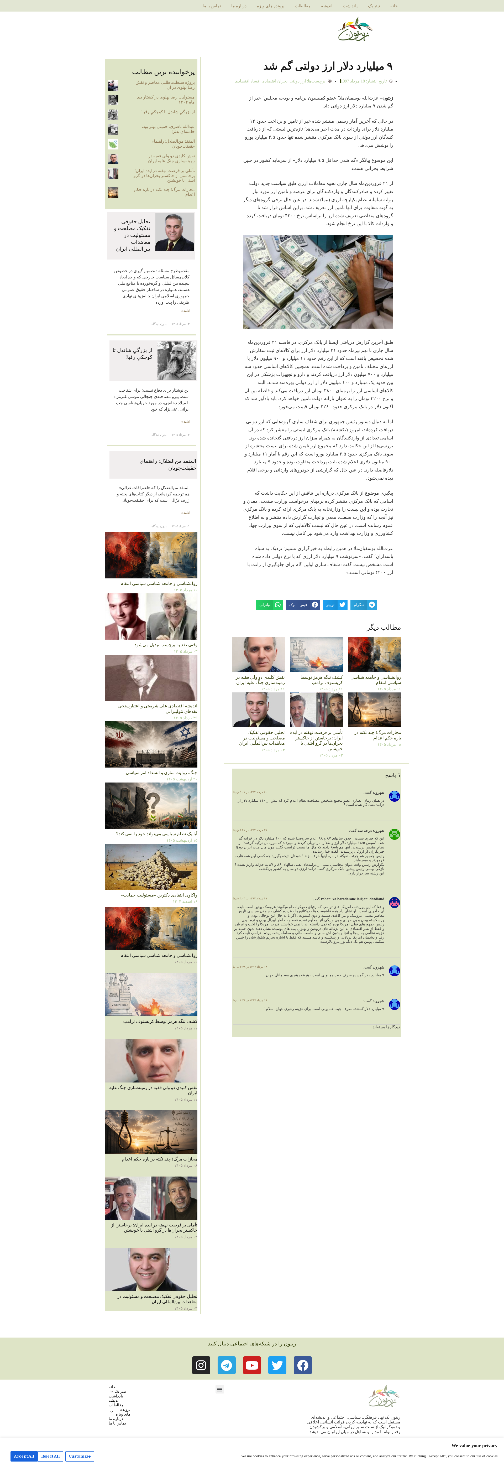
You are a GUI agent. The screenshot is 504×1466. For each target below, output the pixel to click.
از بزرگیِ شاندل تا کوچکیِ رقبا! (168, 112)
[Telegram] (227, 1365)
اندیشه (326, 6)
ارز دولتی (298, 81)
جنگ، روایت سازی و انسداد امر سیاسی (161, 772)
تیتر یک (374, 6)
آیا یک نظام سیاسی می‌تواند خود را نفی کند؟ (156, 833)
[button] (220, 1389)
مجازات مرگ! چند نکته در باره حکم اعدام (377, 735)
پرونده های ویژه (270, 6)
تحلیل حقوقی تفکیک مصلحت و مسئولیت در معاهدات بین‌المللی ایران (262, 738)
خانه (394, 6)
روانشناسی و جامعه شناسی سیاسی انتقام (375, 680)
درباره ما (238, 6)
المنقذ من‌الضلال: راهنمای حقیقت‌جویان (172, 143)
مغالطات (303, 6)
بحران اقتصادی (274, 81)
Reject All (50, 1456)
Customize (80, 1456)
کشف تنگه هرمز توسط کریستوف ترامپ (322, 680)
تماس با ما (212, 6)
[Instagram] (201, 1365)
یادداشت (350, 6)
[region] (252, 1452)
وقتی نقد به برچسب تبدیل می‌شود (165, 644)
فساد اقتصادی (247, 81)
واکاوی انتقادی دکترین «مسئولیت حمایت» (159, 895)
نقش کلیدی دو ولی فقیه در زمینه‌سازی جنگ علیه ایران (260, 680)
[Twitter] (277, 1365)
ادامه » (185, 311)
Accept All (24, 1456)
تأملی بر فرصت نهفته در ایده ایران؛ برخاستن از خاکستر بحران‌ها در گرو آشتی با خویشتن (316, 740)
